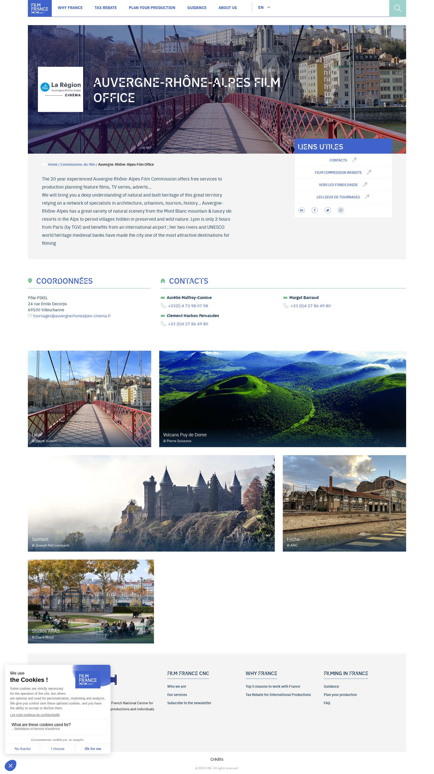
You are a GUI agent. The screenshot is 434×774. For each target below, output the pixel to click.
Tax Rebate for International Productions (278, 694)
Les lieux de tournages (338, 196)
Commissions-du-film (78, 164)
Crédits (217, 759)
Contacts (338, 159)
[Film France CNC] (40, 8)
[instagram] (341, 210)
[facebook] (315, 210)
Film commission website (338, 172)
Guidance (331, 686)
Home (53, 164)
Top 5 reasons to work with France (273, 686)
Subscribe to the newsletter (189, 702)
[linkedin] (302, 210)
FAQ (327, 702)
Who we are (176, 686)
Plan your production (340, 694)
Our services (177, 694)
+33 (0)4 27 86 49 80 (311, 305)
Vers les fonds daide (338, 184)
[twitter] (328, 210)
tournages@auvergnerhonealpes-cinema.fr (72, 315)
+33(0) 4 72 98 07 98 (188, 305)
